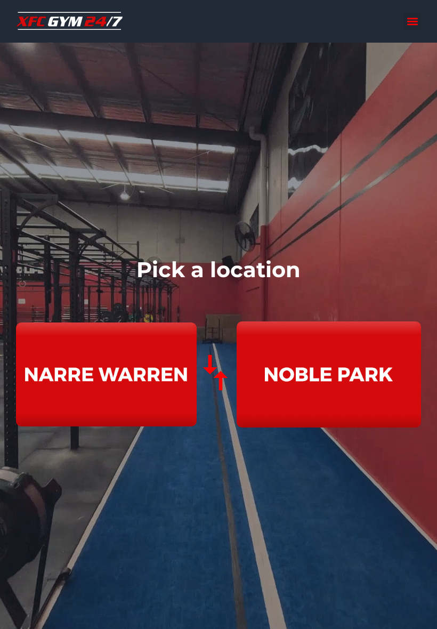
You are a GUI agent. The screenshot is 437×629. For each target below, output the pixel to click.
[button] (412, 21)
